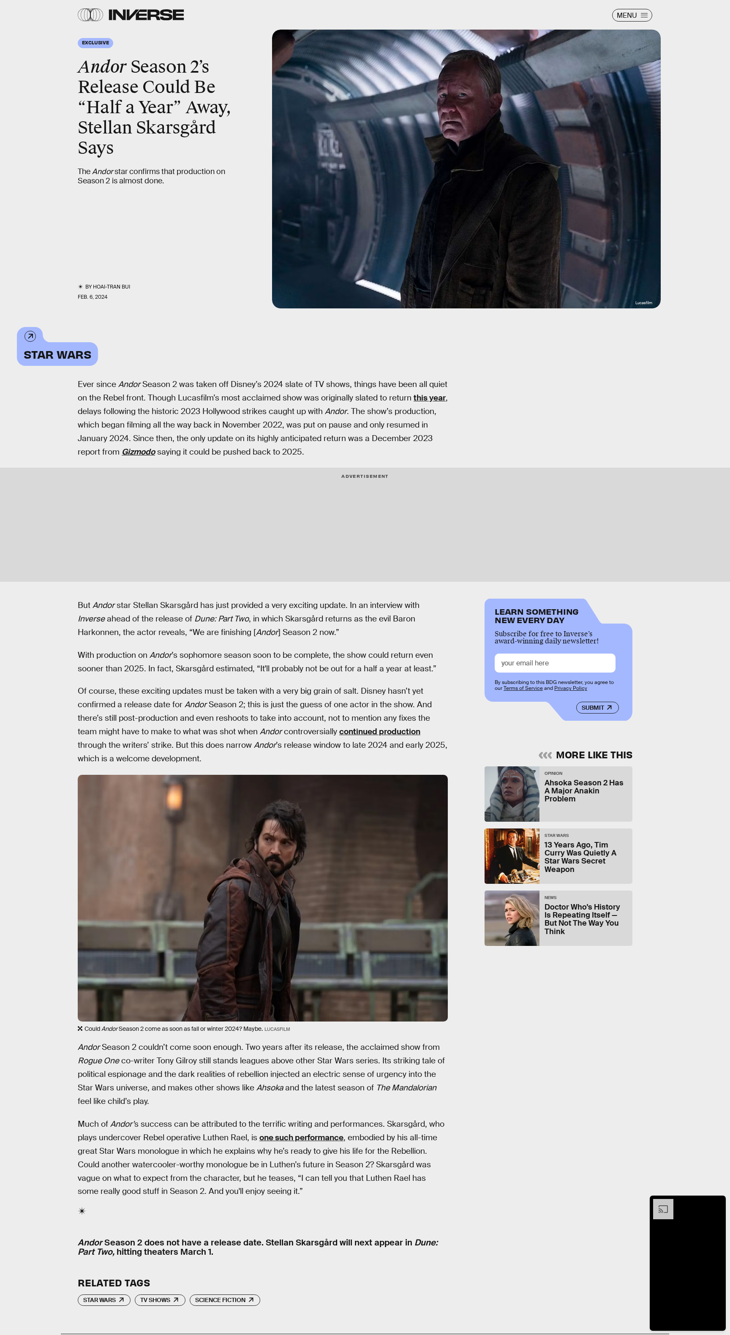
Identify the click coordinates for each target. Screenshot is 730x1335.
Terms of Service (523, 688)
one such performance (301, 1137)
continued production (379, 731)
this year (430, 397)
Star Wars (57, 353)
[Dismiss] (716, 1203)
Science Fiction (220, 1300)
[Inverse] (146, 14)
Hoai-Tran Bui (111, 286)
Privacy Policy (570, 688)
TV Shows (155, 1300)
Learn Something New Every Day (537, 615)
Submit (593, 707)
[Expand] (659, 1203)
